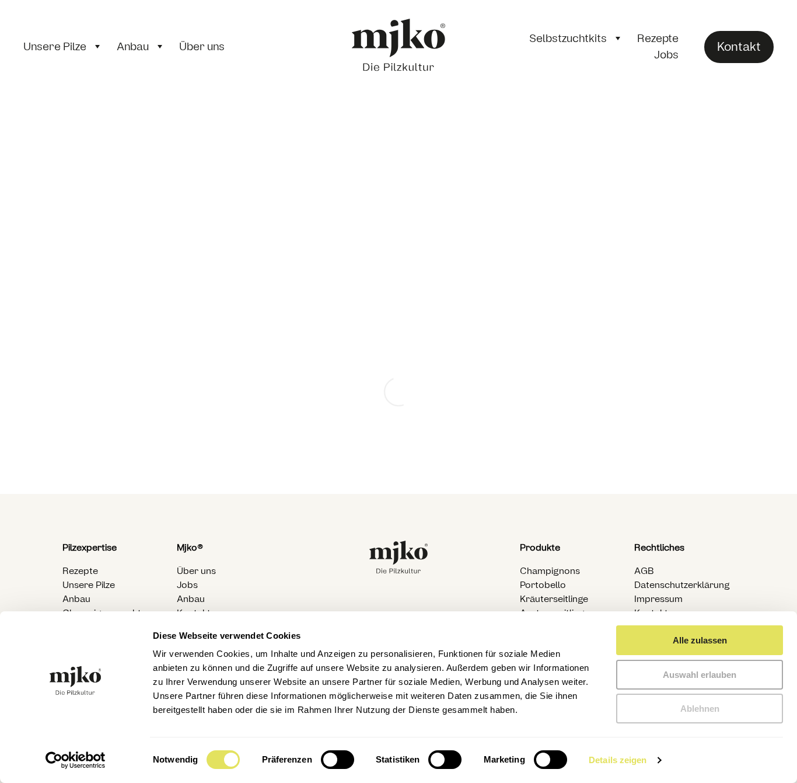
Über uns (202, 46)
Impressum (658, 599)
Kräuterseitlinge (554, 599)
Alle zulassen (700, 640)
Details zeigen (617, 760)
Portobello (543, 585)
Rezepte (658, 38)
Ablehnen (699, 709)
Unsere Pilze (54, 46)
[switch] (337, 759)
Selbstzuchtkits (568, 38)
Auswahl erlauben (699, 675)
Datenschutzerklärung (682, 585)
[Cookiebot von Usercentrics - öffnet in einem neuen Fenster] (76, 760)
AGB (644, 571)
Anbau (133, 46)
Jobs (666, 54)
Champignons (550, 571)
